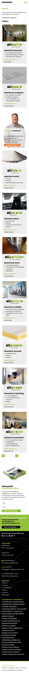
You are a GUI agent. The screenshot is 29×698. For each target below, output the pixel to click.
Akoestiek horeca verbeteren (10, 647)
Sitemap (5, 670)
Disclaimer (5, 667)
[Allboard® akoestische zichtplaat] (14, 87)
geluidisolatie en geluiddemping (11, 640)
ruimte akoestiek (22, 609)
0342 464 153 (7, 567)
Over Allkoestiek (6, 588)
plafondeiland (13, 606)
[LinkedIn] (5, 535)
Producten (5, 585)
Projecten (5, 583)
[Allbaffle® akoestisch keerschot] (14, 45)
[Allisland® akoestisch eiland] (14, 213)
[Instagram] (7, 535)
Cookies (17, 667)
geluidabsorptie (17, 628)
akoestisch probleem (8, 645)
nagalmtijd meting (7, 602)
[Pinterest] (14, 535)
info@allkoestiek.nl (9, 560)
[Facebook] (2, 535)
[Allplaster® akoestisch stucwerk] (14, 346)
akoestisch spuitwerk (8, 637)
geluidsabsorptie (7, 604)
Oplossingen (5, 595)
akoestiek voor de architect (10, 633)
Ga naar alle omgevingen (9, 17)
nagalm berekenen (7, 611)
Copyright (11, 667)
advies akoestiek (6, 614)
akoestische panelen (8, 616)
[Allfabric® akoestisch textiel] (14, 171)
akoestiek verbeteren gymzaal (11, 621)
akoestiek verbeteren (18, 604)
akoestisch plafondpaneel (9, 618)
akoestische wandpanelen (9, 623)
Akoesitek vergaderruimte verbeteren (13, 654)
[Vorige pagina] (3, 455)
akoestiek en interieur (8, 630)
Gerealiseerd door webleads (15, 670)
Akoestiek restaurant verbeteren (11, 649)
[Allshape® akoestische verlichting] (14, 388)
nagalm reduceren (18, 602)
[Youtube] (9, 535)
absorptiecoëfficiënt (18, 614)
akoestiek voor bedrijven (9, 635)
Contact (4, 590)
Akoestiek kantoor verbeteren (11, 652)
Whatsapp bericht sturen (11, 573)
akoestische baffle (7, 628)
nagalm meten (18, 611)
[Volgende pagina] (16, 455)
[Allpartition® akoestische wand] (14, 258)
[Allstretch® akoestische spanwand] (14, 432)
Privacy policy (23, 667)
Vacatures (5, 592)
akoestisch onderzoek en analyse (11, 642)
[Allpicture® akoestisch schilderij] (14, 302)
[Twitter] (12, 535)
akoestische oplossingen (9, 609)
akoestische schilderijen (9, 625)
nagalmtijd (5, 606)
